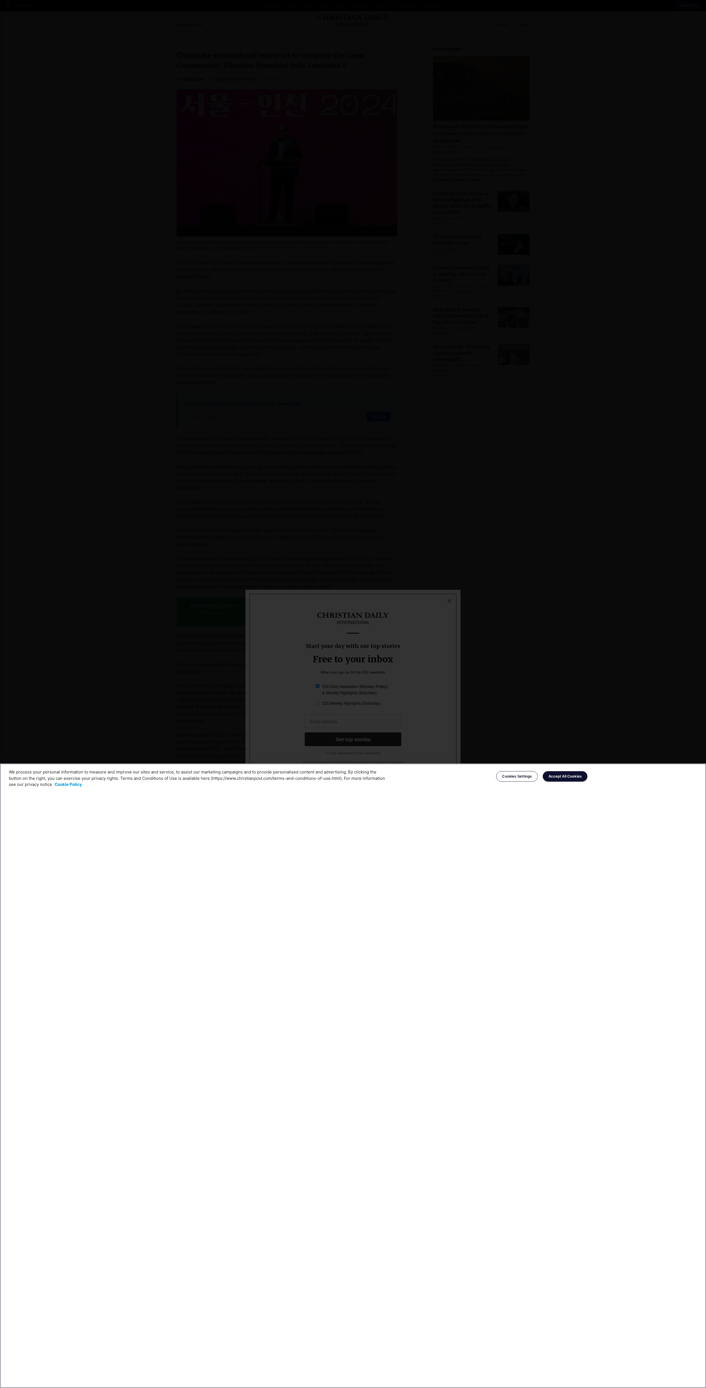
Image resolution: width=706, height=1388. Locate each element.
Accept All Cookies (565, 776)
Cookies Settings (517, 776)
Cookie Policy (68, 784)
